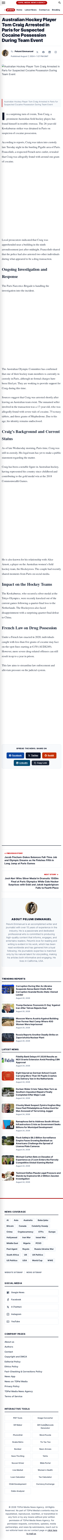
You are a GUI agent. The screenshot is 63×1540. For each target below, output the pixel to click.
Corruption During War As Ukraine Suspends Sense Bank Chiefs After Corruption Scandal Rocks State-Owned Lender (37, 990)
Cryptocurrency (25, 1232)
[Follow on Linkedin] (49, 52)
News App (10, 1376)
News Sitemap (34, 1272)
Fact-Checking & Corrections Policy (23, 1371)
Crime (10, 1232)
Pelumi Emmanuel (24, 51)
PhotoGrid (17, 1435)
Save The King (17, 1456)
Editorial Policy (12, 1361)
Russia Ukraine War (44, 1249)
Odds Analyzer (18, 1491)
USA (24, 1260)
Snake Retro (17, 1442)
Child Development (17, 1484)
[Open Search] (59, 3)
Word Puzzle (45, 1435)
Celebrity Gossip (40, 1226)
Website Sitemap (14, 1272)
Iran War (26, 1237)
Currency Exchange (45, 1484)
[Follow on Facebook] (43, 52)
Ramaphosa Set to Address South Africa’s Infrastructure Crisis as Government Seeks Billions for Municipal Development (38, 1124)
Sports (10, 10)
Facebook (17, 755)
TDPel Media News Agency (31, 3)
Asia (16, 1220)
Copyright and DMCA (16, 1356)
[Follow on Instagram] (55, 52)
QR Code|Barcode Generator (45, 1426)
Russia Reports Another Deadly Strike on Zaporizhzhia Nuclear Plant (37, 1036)
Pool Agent (12, 1249)
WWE (50, 1260)
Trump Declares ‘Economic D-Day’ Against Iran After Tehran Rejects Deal (38, 1006)
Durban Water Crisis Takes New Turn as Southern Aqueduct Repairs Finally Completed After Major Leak (36, 1092)
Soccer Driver (18, 1463)
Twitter (34, 755)
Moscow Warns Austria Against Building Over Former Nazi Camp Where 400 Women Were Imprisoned (37, 1021)
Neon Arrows (45, 1449)
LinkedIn (23, 763)
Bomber (17, 1449)
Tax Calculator (45, 1477)
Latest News (31, 10)
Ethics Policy (11, 1366)
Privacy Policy (12, 1386)
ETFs (41, 1232)
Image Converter (45, 1418)
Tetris (45, 1456)
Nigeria (26, 1243)
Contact (9, 1351)
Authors (9, 1346)
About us (9, 1341)
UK (25, 1255)
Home (19, 10)
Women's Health (45, 1470)
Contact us (44, 10)
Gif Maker (17, 1425)
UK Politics (37, 1255)
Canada (22, 1226)
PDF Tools (17, 1418)
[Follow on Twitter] (37, 52)
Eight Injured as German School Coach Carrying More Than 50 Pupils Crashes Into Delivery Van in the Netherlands (36, 1076)
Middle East (12, 1243)
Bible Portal (45, 1463)
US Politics (12, 1260)
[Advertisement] (31, 179)
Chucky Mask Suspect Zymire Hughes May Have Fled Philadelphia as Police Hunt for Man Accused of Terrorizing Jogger (38, 1108)
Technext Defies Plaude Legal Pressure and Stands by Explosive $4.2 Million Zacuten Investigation (38, 1176)
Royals (25, 1249)
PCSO (38, 1243)
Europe (52, 1232)
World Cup (37, 1260)
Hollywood (12, 1237)
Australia (28, 1220)
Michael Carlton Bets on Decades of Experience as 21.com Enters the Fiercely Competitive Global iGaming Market (37, 1159)
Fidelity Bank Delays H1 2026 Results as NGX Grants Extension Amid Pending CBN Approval (38, 1059)
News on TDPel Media (16, 1381)
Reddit (51, 755)
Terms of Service (13, 1396)
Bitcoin (10, 1226)
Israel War (41, 1237)
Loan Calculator (18, 1477)
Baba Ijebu (43, 1220)
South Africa (13, 1255)
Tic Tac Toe (45, 1442)
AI (8, 1220)
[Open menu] (3, 2)
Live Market (18, 1470)
